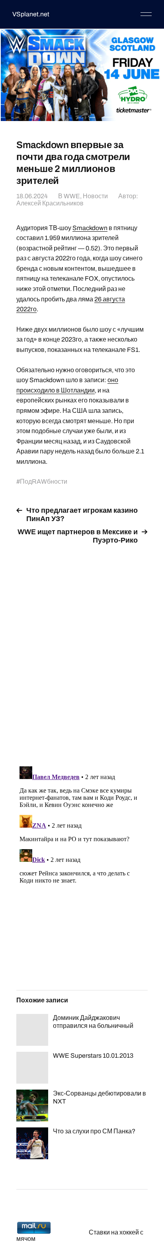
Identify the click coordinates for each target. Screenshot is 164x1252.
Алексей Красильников (50, 203)
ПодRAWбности (43, 481)
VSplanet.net (30, 14)
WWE (72, 196)
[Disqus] (82, 650)
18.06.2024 (32, 196)
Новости (95, 196)
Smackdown (89, 228)
